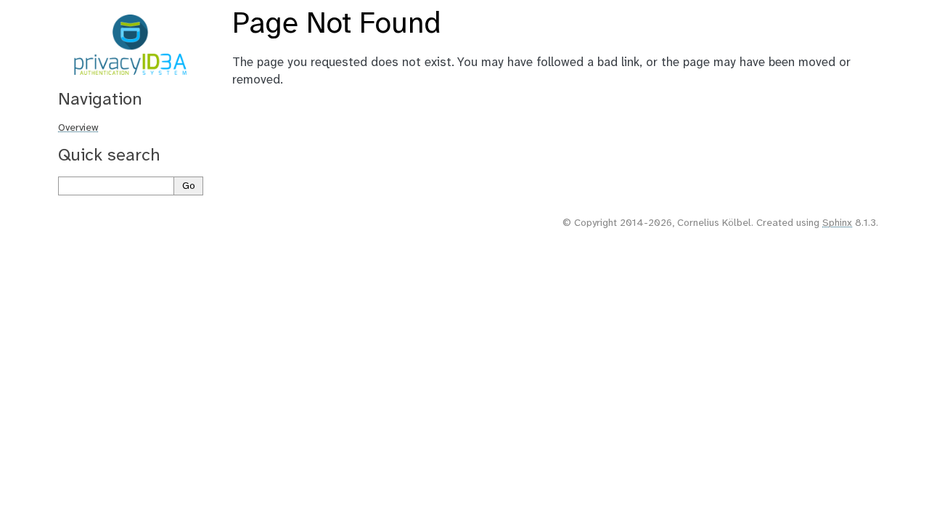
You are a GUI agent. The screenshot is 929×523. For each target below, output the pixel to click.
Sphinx (837, 223)
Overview (78, 128)
